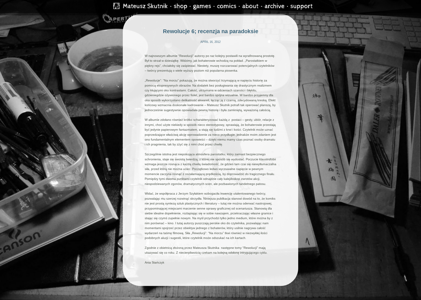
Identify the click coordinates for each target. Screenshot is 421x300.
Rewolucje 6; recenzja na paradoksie (210, 31)
